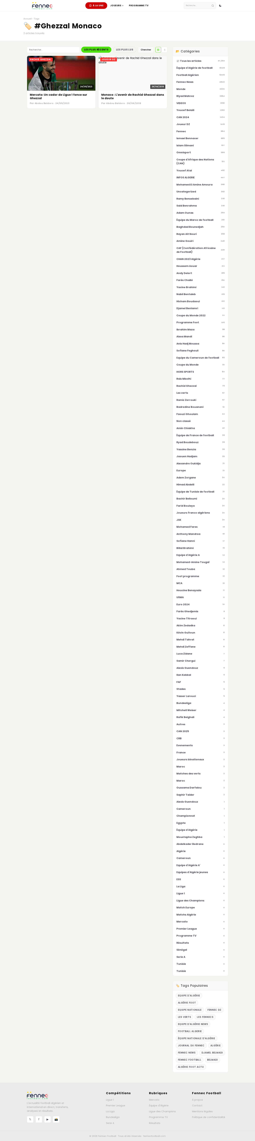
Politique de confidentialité (208, 1117)
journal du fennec (191, 1045)
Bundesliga (113, 1117)
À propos (197, 1100)
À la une (98, 5)
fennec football (189, 1059)
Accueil (27, 18)
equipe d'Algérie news (193, 1024)
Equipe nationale (190, 1010)
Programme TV (138, 5)
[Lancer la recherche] (212, 5)
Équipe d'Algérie (159, 1105)
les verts (184, 1017)
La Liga (110, 1111)
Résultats (154, 1123)
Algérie (215, 1045)
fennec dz (214, 1010)
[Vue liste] (164, 50)
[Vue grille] (158, 50)
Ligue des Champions (162, 1111)
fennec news (187, 1052)
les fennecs (205, 1017)
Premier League (115, 1105)
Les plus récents (96, 49)
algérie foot (187, 1002)
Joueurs (116, 5)
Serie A (110, 1123)
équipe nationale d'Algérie (196, 1038)
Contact (197, 1105)
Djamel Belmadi (212, 1052)
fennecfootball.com (154, 1136)
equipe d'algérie (189, 995)
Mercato (154, 1100)
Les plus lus (124, 49)
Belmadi (212, 1059)
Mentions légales (202, 1111)
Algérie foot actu (191, 1067)
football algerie (190, 1031)
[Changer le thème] (220, 5)
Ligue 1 (110, 1100)
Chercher (146, 49)
